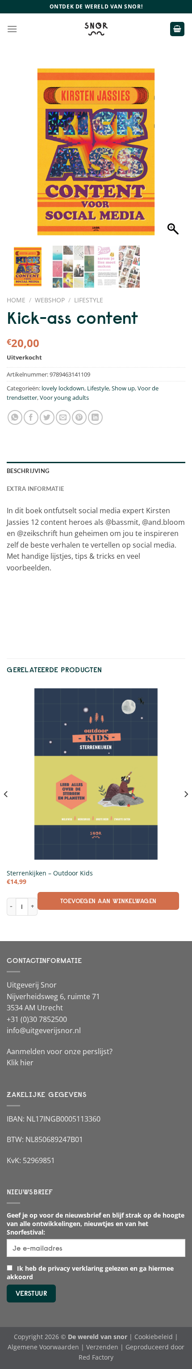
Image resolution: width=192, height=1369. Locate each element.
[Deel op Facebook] (31, 417)
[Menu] (12, 29)
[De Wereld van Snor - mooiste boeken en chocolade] (96, 29)
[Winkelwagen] (177, 29)
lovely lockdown (63, 388)
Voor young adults (64, 398)
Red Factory (96, 1357)
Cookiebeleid (153, 1336)
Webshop (50, 300)
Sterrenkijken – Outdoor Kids (50, 873)
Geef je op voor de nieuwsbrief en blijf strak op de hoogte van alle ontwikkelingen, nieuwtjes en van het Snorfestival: (95, 1223)
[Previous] (6, 812)
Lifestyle (88, 300)
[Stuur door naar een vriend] (63, 417)
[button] (174, 156)
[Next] (185, 812)
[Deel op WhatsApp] (15, 417)
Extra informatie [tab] (35, 488)
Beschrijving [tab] (28, 470)
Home (16, 300)
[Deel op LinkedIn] (95, 417)
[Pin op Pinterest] (79, 417)
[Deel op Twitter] (47, 417)
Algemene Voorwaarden (43, 1347)
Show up (123, 388)
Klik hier (20, 1063)
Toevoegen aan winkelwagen (108, 901)
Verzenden (102, 1347)
